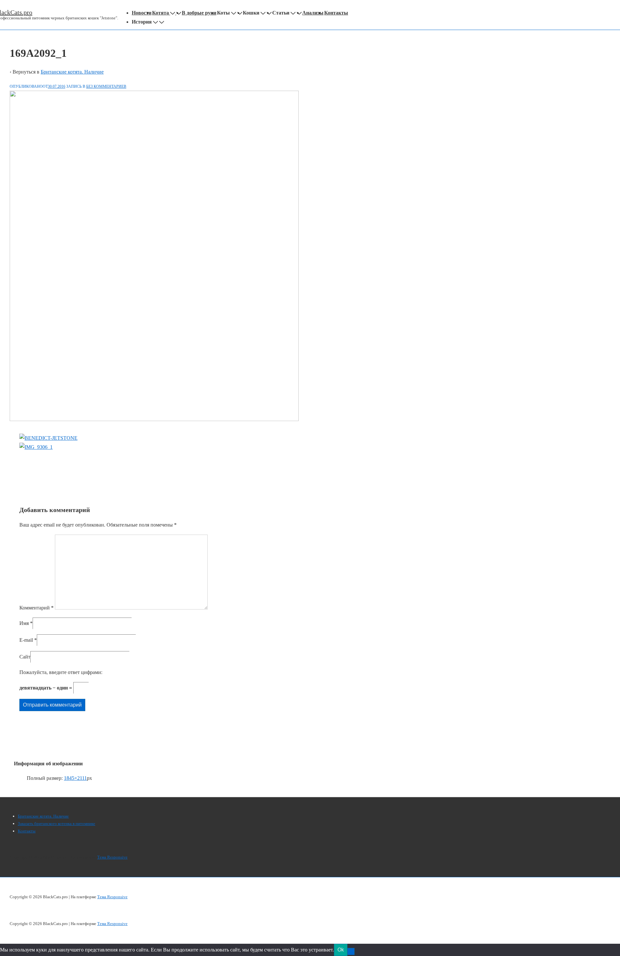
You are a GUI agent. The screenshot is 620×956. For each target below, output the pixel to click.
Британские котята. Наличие (72, 72)
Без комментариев (106, 86)
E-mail (26, 640)
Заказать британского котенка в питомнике (56, 823)
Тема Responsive (112, 857)
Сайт (24, 656)
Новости (141, 12)
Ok (340, 949)
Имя (24, 623)
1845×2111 (75, 778)
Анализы (313, 12)
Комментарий (36, 607)
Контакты (336, 12)
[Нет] (351, 951)
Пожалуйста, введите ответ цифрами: (60, 672)
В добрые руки (199, 12)
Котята (160, 12)
